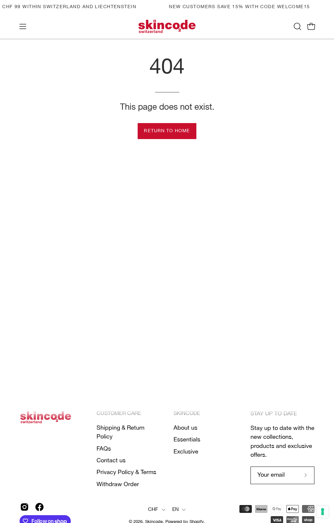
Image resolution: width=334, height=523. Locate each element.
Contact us (111, 460)
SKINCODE (187, 413)
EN (175, 509)
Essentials (187, 439)
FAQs (104, 449)
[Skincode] (167, 26)
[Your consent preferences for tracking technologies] (322, 511)
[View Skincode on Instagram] (24, 507)
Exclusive (186, 451)
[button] (296, 26)
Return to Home (167, 131)
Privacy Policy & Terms (126, 472)
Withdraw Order (118, 484)
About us (185, 428)
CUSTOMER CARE (119, 413)
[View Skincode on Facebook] (39, 507)
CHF (153, 509)
